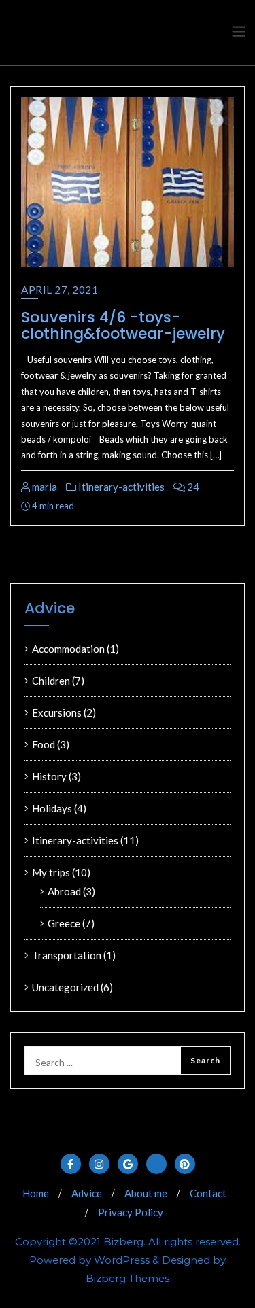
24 (192, 487)
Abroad (64, 891)
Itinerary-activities (120, 487)
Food (43, 744)
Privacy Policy (130, 1212)
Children (51, 680)
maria (43, 487)
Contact (208, 1193)
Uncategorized (65, 987)
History (49, 776)
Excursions (57, 712)
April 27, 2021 (59, 289)
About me (145, 1193)
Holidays (52, 808)
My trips (51, 872)
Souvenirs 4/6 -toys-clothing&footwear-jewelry (123, 325)
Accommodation (68, 648)
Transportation (66, 955)
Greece (64, 923)
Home (35, 1193)
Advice (86, 1193)
